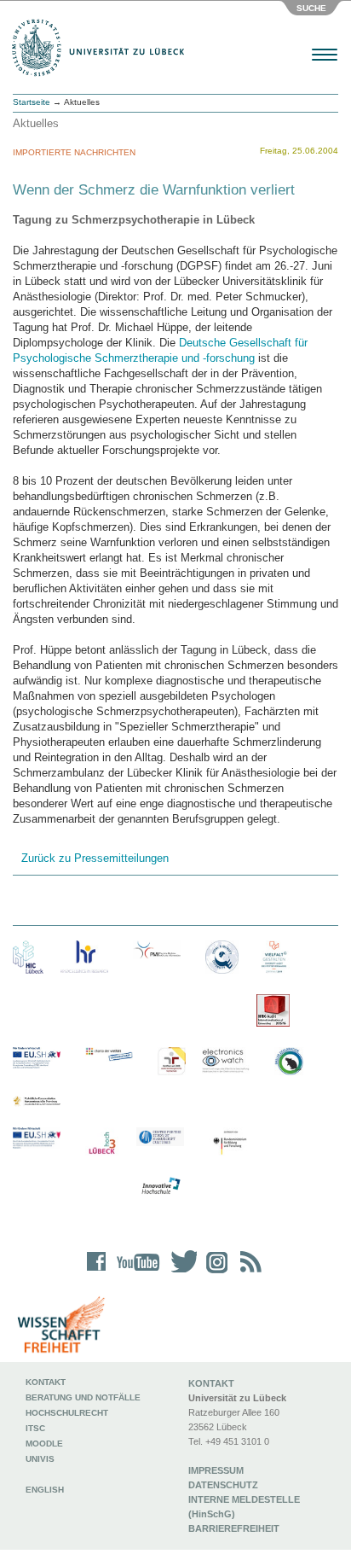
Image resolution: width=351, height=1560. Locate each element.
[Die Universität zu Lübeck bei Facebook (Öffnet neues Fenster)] (96, 1273)
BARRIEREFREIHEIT (233, 1528)
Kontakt (46, 1382)
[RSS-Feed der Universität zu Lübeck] (248, 1273)
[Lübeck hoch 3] (101, 1144)
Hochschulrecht (67, 1412)
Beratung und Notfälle (83, 1397)
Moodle (44, 1443)
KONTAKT (211, 1383)
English (46, 1489)
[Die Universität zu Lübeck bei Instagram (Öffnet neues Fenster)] (214, 1273)
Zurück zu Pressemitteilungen (95, 858)
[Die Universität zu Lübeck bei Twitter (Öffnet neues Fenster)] (180, 1273)
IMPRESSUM (216, 1470)
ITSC (35, 1428)
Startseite (31, 102)
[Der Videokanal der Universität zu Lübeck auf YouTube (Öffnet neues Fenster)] (135, 1273)
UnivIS (40, 1459)
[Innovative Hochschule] (160, 1186)
